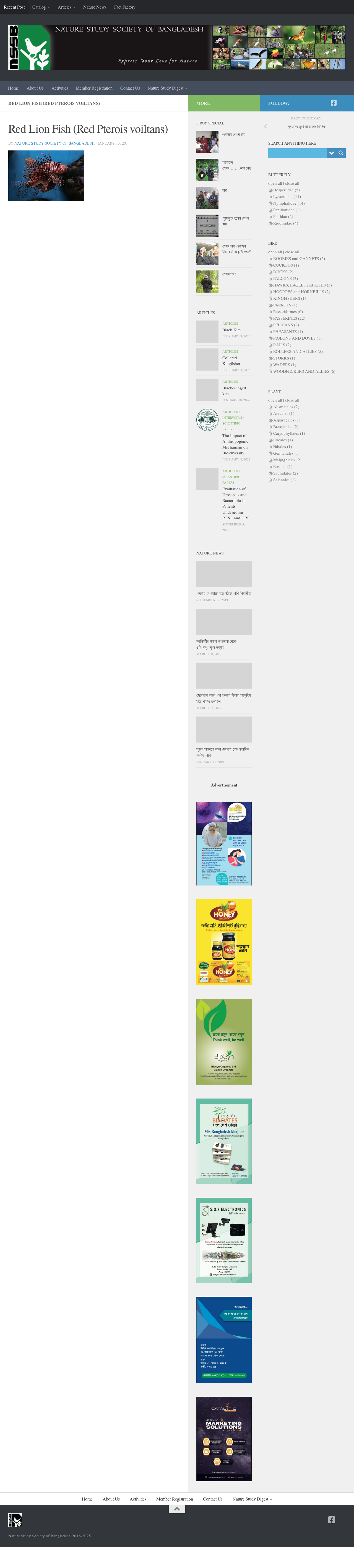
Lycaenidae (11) (287, 196)
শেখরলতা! (229, 274)
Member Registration (94, 88)
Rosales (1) (282, 466)
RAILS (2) (282, 344)
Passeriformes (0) (288, 311)
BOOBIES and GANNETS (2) (299, 258)
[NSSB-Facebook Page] (333, 103)
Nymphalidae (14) (289, 203)
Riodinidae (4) (285, 223)
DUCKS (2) (283, 271)
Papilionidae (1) (287, 209)
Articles (64, 7)
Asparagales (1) (286, 420)
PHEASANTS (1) (288, 331)
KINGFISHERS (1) (289, 298)
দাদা (224, 190)
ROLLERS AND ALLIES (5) (298, 351)
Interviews (232, 417)
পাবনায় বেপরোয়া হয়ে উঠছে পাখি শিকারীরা (223, 593)
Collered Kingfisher (231, 360)
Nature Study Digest (165, 88)
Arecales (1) (283, 413)
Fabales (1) (282, 446)
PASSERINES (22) (289, 318)
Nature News (94, 7)
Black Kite (231, 329)
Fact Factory (125, 7)
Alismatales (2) (286, 406)
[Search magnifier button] (341, 153)
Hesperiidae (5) (286, 189)
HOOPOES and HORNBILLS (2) (301, 291)
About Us (35, 88)
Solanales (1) (284, 479)
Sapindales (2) (285, 473)
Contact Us (130, 88)
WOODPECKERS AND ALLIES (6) (304, 371)
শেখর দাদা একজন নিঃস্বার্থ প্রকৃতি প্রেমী (236, 248)
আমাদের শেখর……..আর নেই (236, 165)
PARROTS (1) (285, 305)
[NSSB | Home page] (177, 47)
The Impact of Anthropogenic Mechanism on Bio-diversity (235, 444)
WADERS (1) (284, 364)
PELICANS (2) (286, 324)
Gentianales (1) (286, 453)
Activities (59, 88)
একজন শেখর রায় (233, 134)
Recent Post (14, 7)
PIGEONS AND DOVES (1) (297, 338)
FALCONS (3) (285, 278)
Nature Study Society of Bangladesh (54, 143)
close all (292, 183)
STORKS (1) (284, 358)
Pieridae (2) (283, 216)
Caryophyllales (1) (289, 433)
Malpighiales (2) (287, 459)
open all (275, 183)
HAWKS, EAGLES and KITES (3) (302, 285)
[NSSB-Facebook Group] (342, 103)
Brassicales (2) (285, 426)
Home (13, 88)
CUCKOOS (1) (286, 265)
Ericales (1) (283, 439)
